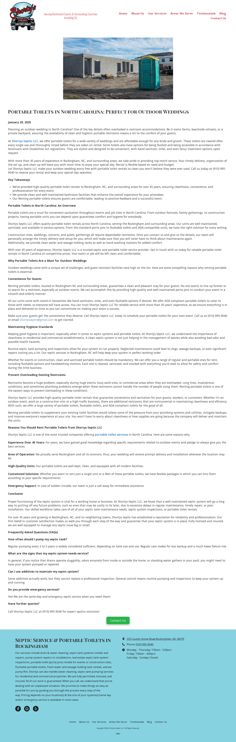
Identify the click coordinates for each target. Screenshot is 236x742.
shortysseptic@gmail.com (37, 320)
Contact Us (118, 620)
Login (118, 733)
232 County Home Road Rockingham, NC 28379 (155, 639)
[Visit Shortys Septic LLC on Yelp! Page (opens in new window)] (36, 708)
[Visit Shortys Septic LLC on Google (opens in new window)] (27, 708)
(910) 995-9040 (144, 644)
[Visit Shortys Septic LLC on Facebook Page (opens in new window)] (18, 708)
